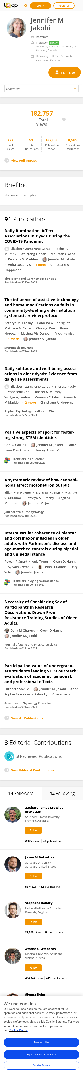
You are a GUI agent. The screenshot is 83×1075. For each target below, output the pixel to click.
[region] (41, 1035)
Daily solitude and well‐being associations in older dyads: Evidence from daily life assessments (40, 374)
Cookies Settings (41, 1065)
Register (63, 5)
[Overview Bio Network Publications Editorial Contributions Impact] (41, 88)
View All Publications (27, 718)
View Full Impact (24, 160)
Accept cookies (41, 1042)
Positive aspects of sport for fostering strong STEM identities (39, 434)
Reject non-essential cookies (41, 1054)
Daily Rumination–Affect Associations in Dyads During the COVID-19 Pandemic (37, 236)
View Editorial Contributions (32, 770)
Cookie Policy (18, 1030)
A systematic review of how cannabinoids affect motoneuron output (41, 482)
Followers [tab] (20, 793)
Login (40, 5)
